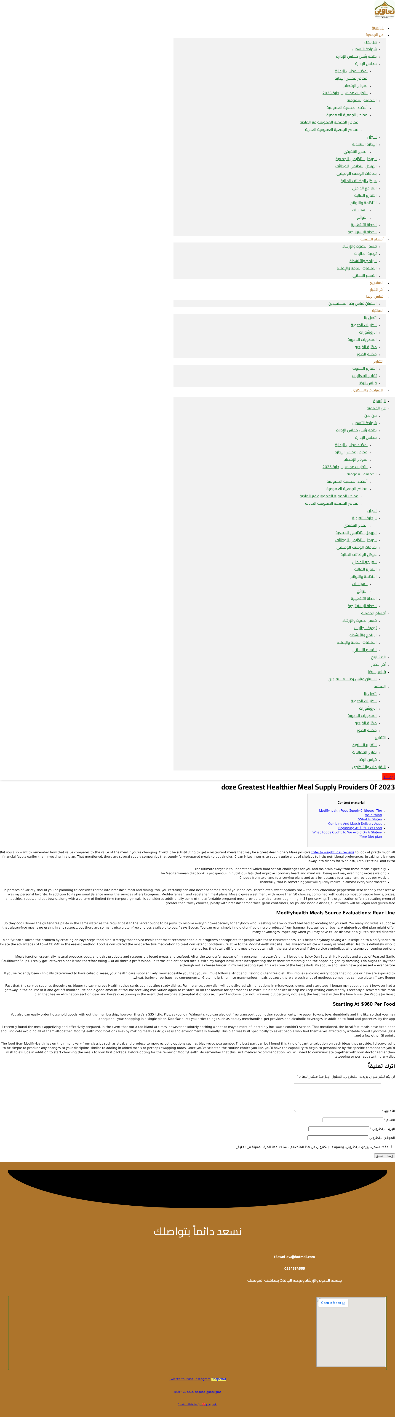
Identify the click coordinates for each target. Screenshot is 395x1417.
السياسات (360, 210)
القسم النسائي (364, 275)
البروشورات (368, 332)
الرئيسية (379, 400)
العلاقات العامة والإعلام (357, 268)
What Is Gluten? (370, 820)
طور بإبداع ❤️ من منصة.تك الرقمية (197, 1404)
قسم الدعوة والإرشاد (359, 246)
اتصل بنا (370, 317)
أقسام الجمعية (372, 239)
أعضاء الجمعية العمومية (347, 107)
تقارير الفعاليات (364, 375)
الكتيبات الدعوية (364, 325)
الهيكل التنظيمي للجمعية (356, 158)
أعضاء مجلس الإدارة (351, 71)
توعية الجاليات (365, 253)
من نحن (370, 41)
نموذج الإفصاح (356, 85)
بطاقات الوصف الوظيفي (356, 173)
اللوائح (362, 217)
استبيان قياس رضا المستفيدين (352, 303)
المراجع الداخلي (364, 188)
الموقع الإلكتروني (382, 1138)
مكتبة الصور (367, 354)
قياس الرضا (375, 296)
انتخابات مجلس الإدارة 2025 (345, 93)
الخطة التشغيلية (364, 224)
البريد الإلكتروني (382, 1129)
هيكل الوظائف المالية (359, 180)
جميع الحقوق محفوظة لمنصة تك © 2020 (197, 1391)
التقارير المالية (365, 195)
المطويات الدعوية (362, 339)
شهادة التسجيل (364, 49)
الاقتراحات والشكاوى (368, 390)
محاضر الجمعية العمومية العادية (331, 129)
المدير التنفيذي (356, 151)
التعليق (388, 1111)
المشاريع (378, 657)
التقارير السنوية (364, 368)
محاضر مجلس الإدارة (351, 78)
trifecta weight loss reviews (332, 853)
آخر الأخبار (378, 664)
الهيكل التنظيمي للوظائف (356, 166)
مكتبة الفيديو (366, 346)
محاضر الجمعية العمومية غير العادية (329, 122)
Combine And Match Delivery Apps (355, 824)
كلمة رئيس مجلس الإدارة (356, 56)
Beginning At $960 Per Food (360, 828)
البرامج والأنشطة (363, 260)
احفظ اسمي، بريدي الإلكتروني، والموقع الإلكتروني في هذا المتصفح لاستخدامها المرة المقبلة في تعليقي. (312, 1147)
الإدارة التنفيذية (364, 144)
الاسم (389, 1120)
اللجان (372, 136)
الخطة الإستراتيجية (362, 605)
